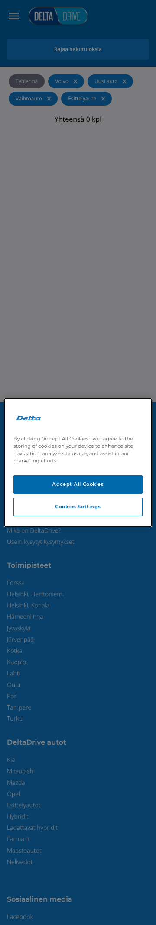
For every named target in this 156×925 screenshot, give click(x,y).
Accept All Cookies (78, 484)
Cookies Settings (78, 507)
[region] (78, 462)
